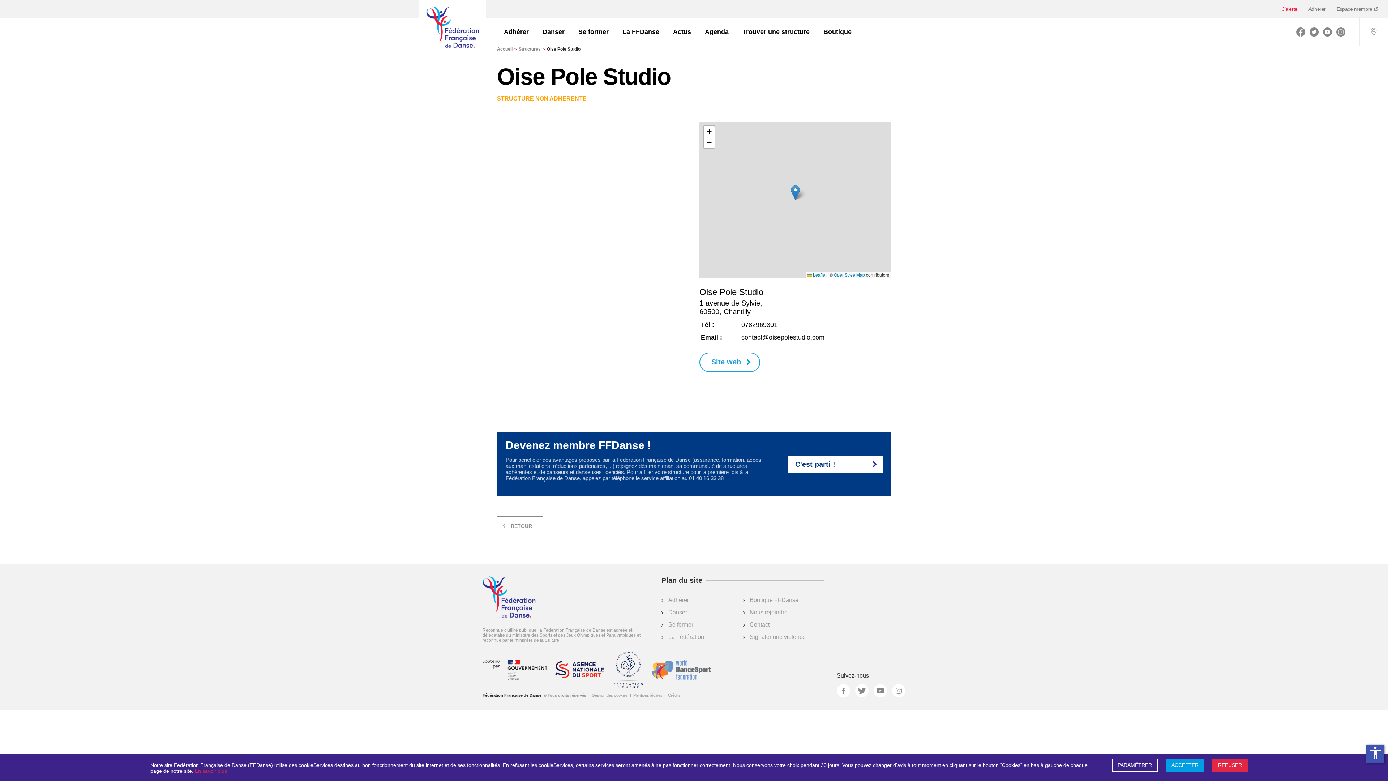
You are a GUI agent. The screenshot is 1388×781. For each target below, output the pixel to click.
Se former (593, 31)
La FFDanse (640, 31)
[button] (795, 192)
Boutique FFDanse (774, 600)
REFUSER (1230, 765)
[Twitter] (1314, 31)
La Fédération (686, 637)
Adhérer (1317, 9)
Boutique (837, 31)
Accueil (507, 49)
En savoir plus (211, 771)
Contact (760, 625)
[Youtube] (1327, 31)
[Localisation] (1374, 32)
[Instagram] (1340, 31)
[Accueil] (452, 28)
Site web (726, 362)
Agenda (717, 31)
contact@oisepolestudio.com (782, 337)
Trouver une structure (776, 31)
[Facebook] (1300, 31)
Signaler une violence (778, 637)
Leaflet (819, 275)
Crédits (674, 695)
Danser (554, 31)
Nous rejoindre (769, 612)
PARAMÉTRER (1135, 765)
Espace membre (1355, 9)
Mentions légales (648, 695)
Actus (682, 31)
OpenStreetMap (849, 275)
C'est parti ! (815, 464)
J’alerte (1290, 9)
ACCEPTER (1185, 765)
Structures (532, 49)
